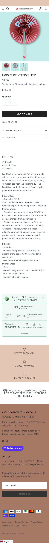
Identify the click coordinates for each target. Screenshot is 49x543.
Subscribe (24, 494)
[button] (6, 541)
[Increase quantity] (15, 102)
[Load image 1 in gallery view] (24, 36)
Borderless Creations (16, 533)
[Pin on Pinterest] (16, 122)
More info (24, 333)
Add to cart (24, 114)
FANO (8, 90)
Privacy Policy (36, 522)
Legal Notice (7, 522)
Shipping (19, 84)
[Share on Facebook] (12, 122)
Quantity (6, 96)
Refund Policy (7, 526)
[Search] (9, 9)
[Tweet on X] (9, 122)
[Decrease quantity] (4, 102)
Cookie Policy (21, 526)
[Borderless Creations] (24, 8)
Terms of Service (21, 522)
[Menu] (3, 9)
